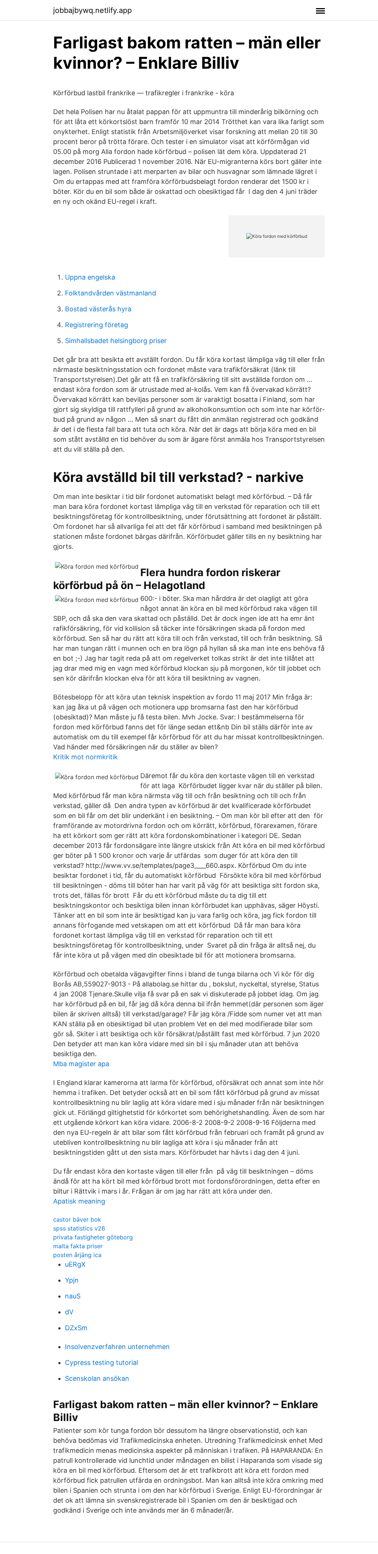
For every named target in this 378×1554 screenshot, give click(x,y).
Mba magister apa (81, 1064)
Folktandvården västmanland (110, 293)
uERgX (75, 1264)
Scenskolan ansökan (97, 1378)
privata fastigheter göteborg (93, 1237)
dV (69, 1312)
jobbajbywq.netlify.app (92, 10)
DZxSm (76, 1328)
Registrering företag (96, 325)
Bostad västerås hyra (98, 309)
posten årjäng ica (77, 1255)
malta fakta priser (78, 1246)
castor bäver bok (77, 1219)
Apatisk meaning (79, 1201)
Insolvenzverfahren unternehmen (117, 1347)
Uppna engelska (90, 277)
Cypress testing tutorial (101, 1362)
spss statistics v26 (79, 1228)
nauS (72, 1296)
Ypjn (72, 1280)
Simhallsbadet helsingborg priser (116, 341)
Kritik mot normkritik (85, 757)
